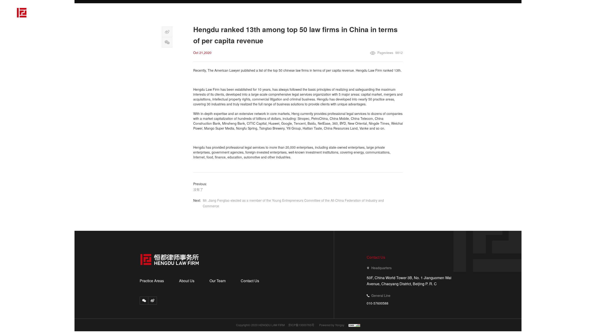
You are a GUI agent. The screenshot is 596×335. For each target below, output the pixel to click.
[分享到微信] (167, 42)
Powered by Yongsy (331, 325)
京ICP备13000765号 (301, 325)
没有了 (198, 189)
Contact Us (520, 12)
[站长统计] (352, 325)
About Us (422, 12)
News (487, 12)
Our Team (456, 12)
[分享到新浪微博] (167, 32)
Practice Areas (383, 12)
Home (348, 12)
